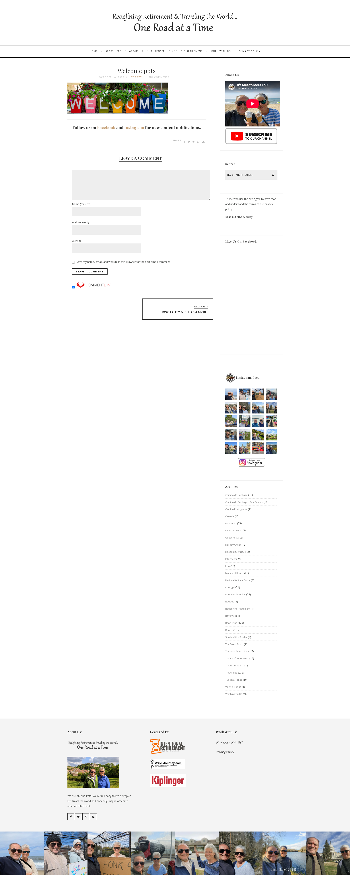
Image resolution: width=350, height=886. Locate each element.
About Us (136, 51)
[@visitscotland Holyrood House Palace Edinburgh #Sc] (231, 448)
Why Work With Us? (229, 742)
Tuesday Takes (233, 679)
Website (76, 241)
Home (94, 51)
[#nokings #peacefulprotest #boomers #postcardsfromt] (244, 394)
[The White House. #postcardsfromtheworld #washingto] (244, 421)
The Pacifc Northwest (237, 658)
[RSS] (93, 816)
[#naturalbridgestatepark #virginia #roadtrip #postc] (244, 408)
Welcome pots (137, 71)
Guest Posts (232, 537)
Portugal (230, 587)
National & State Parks (237, 580)
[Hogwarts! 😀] (244, 448)
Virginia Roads (233, 686)
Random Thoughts (235, 594)
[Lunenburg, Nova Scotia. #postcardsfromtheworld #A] (271, 421)
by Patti (137, 77)
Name (81, 204)
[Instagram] (85, 816)
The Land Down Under (237, 651)
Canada (229, 516)
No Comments (159, 77)
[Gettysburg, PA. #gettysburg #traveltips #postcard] (231, 421)
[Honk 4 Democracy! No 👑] (258, 394)
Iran (227, 566)
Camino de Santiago (236, 495)
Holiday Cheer (233, 544)
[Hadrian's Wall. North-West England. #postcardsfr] (258, 434)
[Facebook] (70, 816)
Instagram (134, 127)
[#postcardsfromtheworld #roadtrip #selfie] (271, 394)
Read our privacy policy (238, 216)
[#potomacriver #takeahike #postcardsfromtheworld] (258, 408)
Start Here (113, 51)
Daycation (230, 523)
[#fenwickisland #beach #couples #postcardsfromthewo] (231, 394)
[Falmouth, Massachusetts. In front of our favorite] (231, 408)
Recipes (229, 601)
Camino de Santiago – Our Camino (244, 502)
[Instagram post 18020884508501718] (271, 434)
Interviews (231, 559)
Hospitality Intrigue (235, 551)
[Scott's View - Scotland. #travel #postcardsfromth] (271, 448)
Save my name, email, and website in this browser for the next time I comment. (123, 262)
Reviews (230, 615)
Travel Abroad (233, 665)
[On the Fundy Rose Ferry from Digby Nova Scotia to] (258, 421)
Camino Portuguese (236, 509)
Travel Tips (231, 672)
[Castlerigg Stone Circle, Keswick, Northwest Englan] (244, 434)
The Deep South (234, 644)
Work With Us (221, 51)
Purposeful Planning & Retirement (177, 51)
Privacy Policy (249, 51)
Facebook (106, 127)
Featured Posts (233, 530)
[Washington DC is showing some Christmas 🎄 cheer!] (271, 408)
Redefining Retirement (237, 608)
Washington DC (233, 694)
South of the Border (236, 637)
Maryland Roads (234, 573)
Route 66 (230, 630)
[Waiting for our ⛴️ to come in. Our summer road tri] (231, 434)
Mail (80, 222)
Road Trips (231, 623)
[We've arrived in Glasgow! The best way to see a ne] (258, 448)
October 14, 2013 (111, 77)
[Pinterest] (78, 816)
